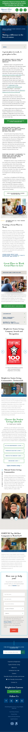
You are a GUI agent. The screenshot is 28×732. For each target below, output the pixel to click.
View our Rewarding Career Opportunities (15, 194)
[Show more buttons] (25, 396)
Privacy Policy (14, 714)
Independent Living (13, 85)
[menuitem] (21, 9)
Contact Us (14, 682)
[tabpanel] (14, 314)
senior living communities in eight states (12, 75)
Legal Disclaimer (14, 718)
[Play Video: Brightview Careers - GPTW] (14, 543)
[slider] (13, 396)
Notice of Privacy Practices (14, 716)
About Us (14, 667)
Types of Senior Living (13, 465)
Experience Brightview (14, 661)
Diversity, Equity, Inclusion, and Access (14, 676)
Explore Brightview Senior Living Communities (15, 121)
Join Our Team (14, 691)
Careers (14, 673)
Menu (5, 47)
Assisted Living (10, 87)
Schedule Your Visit (14, 670)
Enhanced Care (18, 87)
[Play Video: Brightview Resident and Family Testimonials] (14, 388)
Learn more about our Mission (13, 306)
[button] (25, 9)
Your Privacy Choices (14, 711)
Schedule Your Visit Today (15, 5)
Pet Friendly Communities (14, 679)
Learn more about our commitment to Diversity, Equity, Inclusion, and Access (13, 255)
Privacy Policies (7, 622)
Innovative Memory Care (13, 455)
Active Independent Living (13, 445)
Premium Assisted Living (13, 450)
